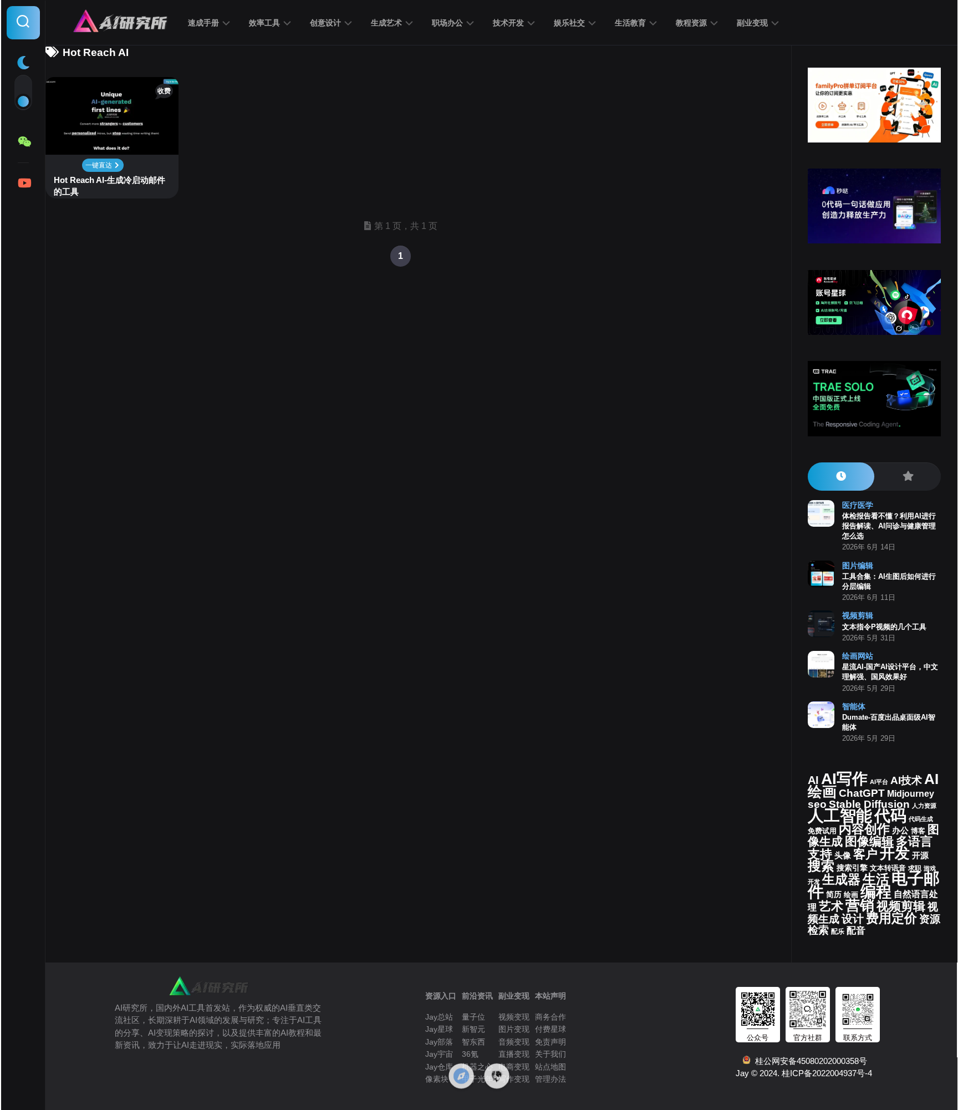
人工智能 (840, 815)
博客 (918, 831)
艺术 (831, 906)
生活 (876, 879)
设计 (853, 919)
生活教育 (630, 22)
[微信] (23, 142)
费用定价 (891, 918)
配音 (856, 930)
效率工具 (264, 22)
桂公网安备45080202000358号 (809, 1061)
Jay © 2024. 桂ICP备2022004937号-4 (804, 1073)
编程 (875, 891)
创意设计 (325, 22)
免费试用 (822, 831)
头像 (842, 855)
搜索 (821, 865)
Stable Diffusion (869, 804)
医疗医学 (857, 505)
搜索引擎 (852, 868)
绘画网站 (857, 655)
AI (813, 780)
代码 (890, 815)
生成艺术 (386, 22)
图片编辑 (857, 565)
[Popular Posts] (907, 476)
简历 (834, 894)
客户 (865, 854)
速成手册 (203, 22)
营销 (859, 905)
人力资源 (924, 805)
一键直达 (99, 165)
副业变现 (752, 22)
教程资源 (691, 22)
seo (817, 804)
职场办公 (447, 22)
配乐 (837, 931)
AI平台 (879, 781)
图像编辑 (869, 841)
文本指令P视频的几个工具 (884, 627)
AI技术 (906, 780)
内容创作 (864, 829)
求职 (914, 868)
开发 (895, 853)
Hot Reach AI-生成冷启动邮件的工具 (109, 185)
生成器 (841, 879)
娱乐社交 (569, 22)
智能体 (853, 706)
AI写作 (844, 778)
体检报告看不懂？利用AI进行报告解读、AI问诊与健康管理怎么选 (889, 526)
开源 (920, 855)
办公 (900, 830)
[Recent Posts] (841, 476)
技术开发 (508, 22)
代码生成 (921, 819)
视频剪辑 (857, 615)
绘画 (851, 894)
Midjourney (910, 793)
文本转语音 (888, 868)
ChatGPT (862, 793)
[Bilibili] (23, 183)
